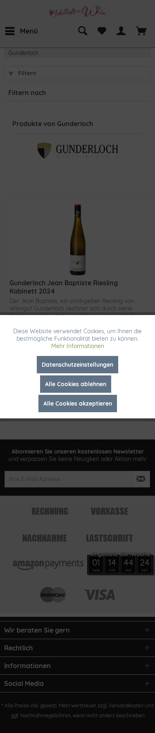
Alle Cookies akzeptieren (77, 403)
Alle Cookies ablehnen (75, 384)
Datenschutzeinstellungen (77, 364)
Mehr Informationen (77, 346)
